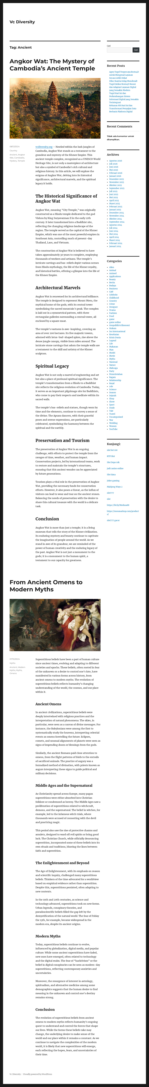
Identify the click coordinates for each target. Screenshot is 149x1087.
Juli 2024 (113, 228)
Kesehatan (114, 334)
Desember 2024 (116, 213)
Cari (109, 46)
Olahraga (113, 368)
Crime (112, 304)
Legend (112, 340)
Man (111, 350)
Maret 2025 (114, 203)
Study (112, 408)
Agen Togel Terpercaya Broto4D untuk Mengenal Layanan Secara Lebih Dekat (124, 75)
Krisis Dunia (115, 337)
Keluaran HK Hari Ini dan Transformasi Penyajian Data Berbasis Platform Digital (122, 108)
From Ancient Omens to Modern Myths (46, 586)
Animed (113, 273)
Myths (12, 663)
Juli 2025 (113, 191)
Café (111, 292)
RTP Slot (111, 456)
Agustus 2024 (115, 225)
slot (108, 499)
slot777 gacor (113, 520)
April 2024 (114, 237)
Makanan (113, 347)
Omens (13, 673)
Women (113, 426)
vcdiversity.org (44, 146)
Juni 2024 (113, 231)
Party (111, 371)
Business (113, 288)
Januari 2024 (115, 246)
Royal (111, 383)
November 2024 (116, 216)
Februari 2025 (115, 206)
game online (115, 322)
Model (112, 353)
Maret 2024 (114, 240)
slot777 (110, 493)
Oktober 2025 (115, 185)
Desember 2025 (116, 179)
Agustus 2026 (115, 161)
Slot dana (111, 474)
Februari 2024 (115, 243)
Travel (112, 414)
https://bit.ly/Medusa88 (118, 505)
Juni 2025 (113, 194)
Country (13, 150)
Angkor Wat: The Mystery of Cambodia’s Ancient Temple (52, 65)
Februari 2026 (115, 173)
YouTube (113, 429)
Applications (115, 276)
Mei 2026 (113, 170)
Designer (113, 307)
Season (112, 392)
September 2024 (116, 222)
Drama (112, 310)
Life (111, 343)
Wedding (113, 423)
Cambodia (19, 158)
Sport (111, 405)
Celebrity (113, 295)
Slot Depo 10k (113, 462)
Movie (112, 356)
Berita (112, 282)
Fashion (113, 313)
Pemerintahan (116, 374)
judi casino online (115, 468)
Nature (112, 365)
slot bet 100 (112, 450)
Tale (111, 411)
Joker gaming (113, 480)
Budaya (112, 285)
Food (111, 316)
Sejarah (112, 395)
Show (112, 401)
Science (112, 389)
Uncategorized (116, 417)
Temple (21, 161)
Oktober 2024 (115, 219)
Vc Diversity (22, 21)
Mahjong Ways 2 (114, 487)
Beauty (112, 279)
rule (111, 386)
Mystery (13, 161)
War (111, 420)
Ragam (112, 377)
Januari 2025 (115, 209)
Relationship (115, 380)
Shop (111, 398)
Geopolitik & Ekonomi (119, 325)
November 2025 (116, 182)
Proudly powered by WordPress (37, 1074)
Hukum (112, 328)
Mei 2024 (113, 234)
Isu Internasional (117, 331)
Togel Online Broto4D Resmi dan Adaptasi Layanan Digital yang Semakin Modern (122, 87)
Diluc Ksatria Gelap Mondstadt (123, 81)
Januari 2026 (115, 176)
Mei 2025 (113, 197)
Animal (112, 270)
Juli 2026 (113, 164)
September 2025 (116, 188)
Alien (111, 267)
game (111, 319)
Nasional (113, 362)
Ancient (13, 154)
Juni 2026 (113, 167)
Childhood (114, 298)
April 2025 (114, 200)
